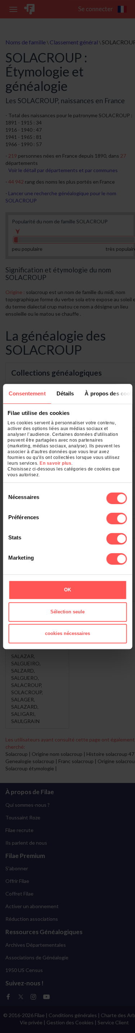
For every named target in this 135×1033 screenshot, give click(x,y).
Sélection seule (67, 611)
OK (67, 589)
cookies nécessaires (67, 633)
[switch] (116, 518)
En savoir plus (55, 463)
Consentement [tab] (26, 393)
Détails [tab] (65, 393)
